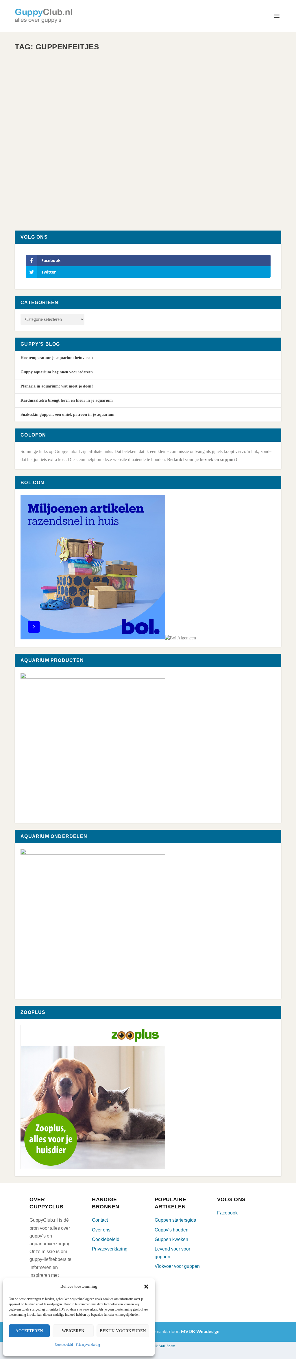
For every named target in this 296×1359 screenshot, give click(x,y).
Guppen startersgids (175, 1220)
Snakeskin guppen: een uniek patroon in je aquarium (67, 414)
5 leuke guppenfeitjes (52, 172)
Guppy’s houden (171, 1229)
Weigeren (73, 1330)
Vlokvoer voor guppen (177, 1266)
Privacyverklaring (88, 1345)
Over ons (101, 1229)
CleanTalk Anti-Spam (158, 1346)
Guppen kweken (171, 1239)
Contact (100, 1220)
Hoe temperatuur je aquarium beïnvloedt (57, 357)
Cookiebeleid (64, 1345)
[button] (146, 1286)
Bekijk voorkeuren (123, 1330)
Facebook (227, 1212)
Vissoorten (94, 182)
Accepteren (29, 1330)
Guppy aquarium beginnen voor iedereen (57, 372)
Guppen (80, 182)
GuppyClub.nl (37, 182)
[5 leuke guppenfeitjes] (106, 109)
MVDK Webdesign (200, 1331)
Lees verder (41, 205)
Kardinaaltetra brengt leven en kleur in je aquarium (67, 400)
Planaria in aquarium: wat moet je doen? (57, 386)
